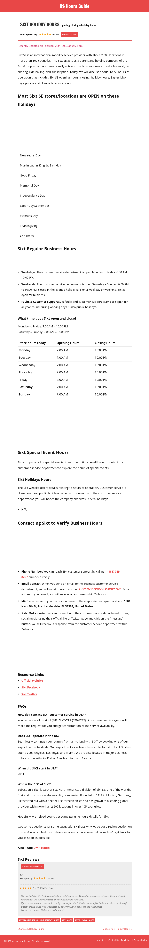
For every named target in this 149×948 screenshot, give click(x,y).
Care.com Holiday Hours (31, 928)
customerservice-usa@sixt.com (100, 589)
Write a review (69, 34)
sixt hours (67, 920)
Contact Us (113, 940)
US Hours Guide (74, 6)
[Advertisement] (75, 129)
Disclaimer (126, 940)
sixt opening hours (84, 920)
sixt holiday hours (49, 920)
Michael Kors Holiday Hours (116, 928)
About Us (101, 940)
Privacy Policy (140, 940)
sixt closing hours (28, 920)
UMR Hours (41, 848)
